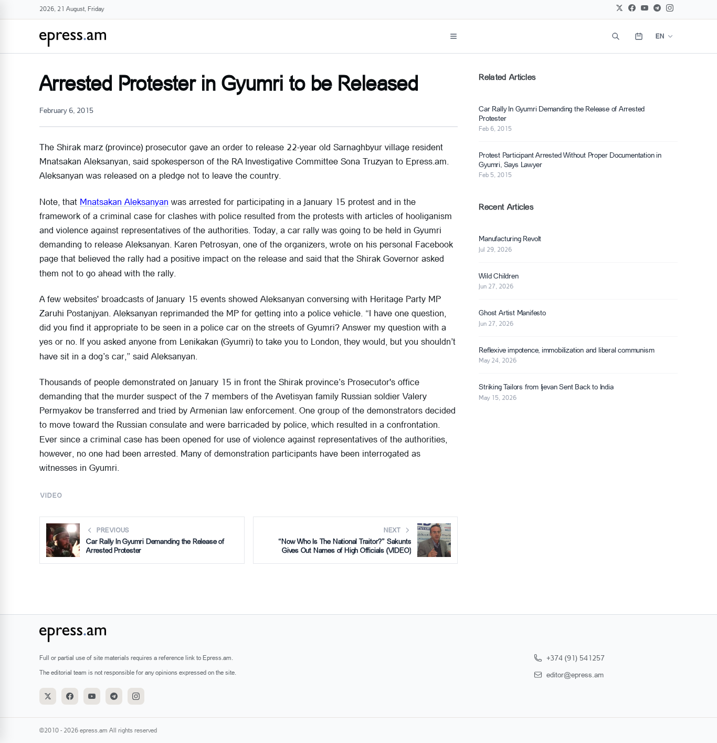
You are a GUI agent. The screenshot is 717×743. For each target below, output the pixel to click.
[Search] (615, 36)
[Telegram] (657, 8)
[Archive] (638, 36)
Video (51, 495)
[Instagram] (669, 8)
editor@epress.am (575, 674)
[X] (619, 8)
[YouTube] (644, 8)
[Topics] (453, 36)
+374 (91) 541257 (575, 657)
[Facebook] (632, 8)
